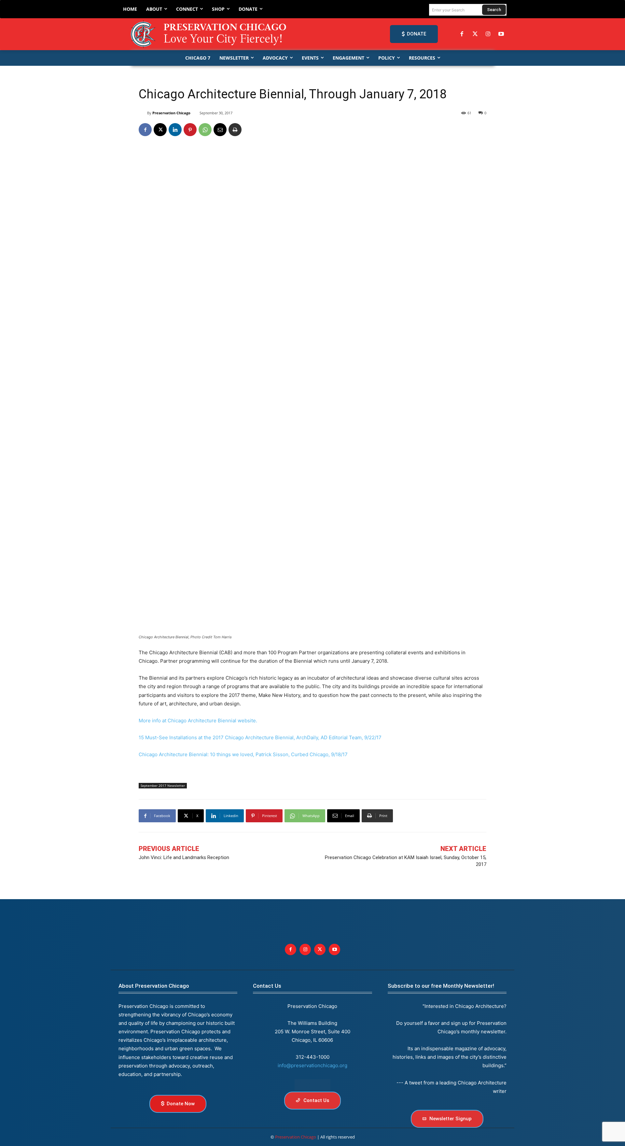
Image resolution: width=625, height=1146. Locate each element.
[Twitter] (475, 34)
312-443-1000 (312, 1057)
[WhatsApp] (205, 129)
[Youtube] (334, 949)
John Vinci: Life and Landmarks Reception (184, 857)
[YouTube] (501, 34)
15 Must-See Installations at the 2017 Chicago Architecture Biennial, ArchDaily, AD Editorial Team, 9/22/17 (260, 737)
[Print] (235, 129)
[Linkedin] (175, 129)
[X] (160, 129)
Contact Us (267, 986)
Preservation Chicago (171, 112)
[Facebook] (462, 34)
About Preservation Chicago (153, 986)
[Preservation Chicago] (209, 34)
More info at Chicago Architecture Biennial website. (198, 720)
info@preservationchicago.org (312, 1065)
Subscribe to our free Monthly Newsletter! (441, 986)
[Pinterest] (190, 129)
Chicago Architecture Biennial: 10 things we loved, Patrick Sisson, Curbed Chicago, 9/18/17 (243, 754)
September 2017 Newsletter (163, 785)
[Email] (220, 129)
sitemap (312, 1085)
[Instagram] (488, 34)
